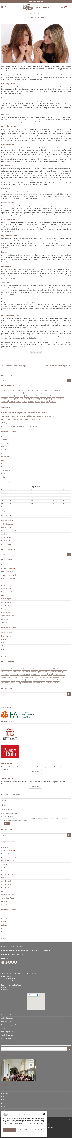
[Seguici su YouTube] (9, 962)
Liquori (3, 595)
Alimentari (4, 582)
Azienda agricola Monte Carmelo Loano (23, 390)
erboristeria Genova (56, 671)
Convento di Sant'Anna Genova (53, 669)
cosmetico (15, 393)
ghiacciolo (28, 396)
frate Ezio (43, 674)
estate (64, 671)
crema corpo (28, 393)
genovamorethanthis (59, 674)
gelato (22, 396)
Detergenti (4, 609)
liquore (52, 396)
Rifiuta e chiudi (24, 1130)
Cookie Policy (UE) (7, 544)
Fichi (55, 393)
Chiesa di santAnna (38, 669)
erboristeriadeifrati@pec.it (13, 985)
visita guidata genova (38, 682)
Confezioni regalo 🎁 (8, 568)
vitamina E (52, 401)
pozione (37, 398)
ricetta (36, 680)
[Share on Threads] (37, 352)
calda (51, 390)
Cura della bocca (6, 605)
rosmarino (12, 401)
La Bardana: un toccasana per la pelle (55, 366)
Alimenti (4, 440)
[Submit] (69, 380)
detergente (36, 393)
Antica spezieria (6, 443)
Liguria (9, 677)
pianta (62, 677)
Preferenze (39, 1130)
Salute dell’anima (7, 622)
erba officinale (26, 671)
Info (40, 14)
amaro (10, 390)
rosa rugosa (5, 401)
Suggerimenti (5, 470)
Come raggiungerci (7, 537)
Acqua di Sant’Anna (7, 616)
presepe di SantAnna (7, 680)
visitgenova (56, 682)
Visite (3, 477)
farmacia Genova (25, 674)
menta (16, 398)
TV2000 (18, 682)
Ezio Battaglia (5, 674)
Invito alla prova (6, 565)
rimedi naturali (54, 680)
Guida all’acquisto (7, 524)
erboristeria (34, 671)
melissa (11, 398)
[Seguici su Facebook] (2, 962)
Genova (50, 674)
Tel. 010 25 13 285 (7, 980)
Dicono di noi (5, 457)
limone (46, 396)
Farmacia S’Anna (35, 674)
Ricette (3, 467)
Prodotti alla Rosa (7, 572)
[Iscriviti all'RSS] (15, 962)
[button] (44, 1114)
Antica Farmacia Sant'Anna (30, 666)
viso (47, 401)
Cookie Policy (14, 1134)
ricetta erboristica (44, 680)
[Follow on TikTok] (12, 962)
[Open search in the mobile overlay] (5, 7)
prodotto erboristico (19, 680)
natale (36, 677)
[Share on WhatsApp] (31, 352)
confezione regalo (6, 393)
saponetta (30, 401)
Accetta (9, 1130)
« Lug (3, 511)
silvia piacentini (6, 682)
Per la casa (4, 619)
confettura (57, 390)
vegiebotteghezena (27, 682)
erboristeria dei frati (44, 671)
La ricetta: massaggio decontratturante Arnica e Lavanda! (20, 426)
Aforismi (4, 436)
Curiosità (4, 453)
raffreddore (30, 680)
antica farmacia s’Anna (26, 669)
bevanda (46, 390)
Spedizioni (4, 534)
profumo (43, 398)
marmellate (5, 398)
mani (63, 396)
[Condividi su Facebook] (34, 352)
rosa (54, 398)
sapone (24, 401)
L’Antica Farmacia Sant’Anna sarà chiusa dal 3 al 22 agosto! (20, 419)
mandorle (58, 396)
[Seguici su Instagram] (6, 962)
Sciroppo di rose (6, 588)
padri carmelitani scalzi (53, 677)
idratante (35, 396)
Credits (68, 1120)
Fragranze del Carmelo (8, 592)
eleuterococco (17, 671)
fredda (17, 396)
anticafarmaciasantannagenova (10, 669)
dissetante (49, 393)
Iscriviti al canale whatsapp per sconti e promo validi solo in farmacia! (24, 413)
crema (21, 393)
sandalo (19, 401)
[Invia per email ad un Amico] (40, 352)
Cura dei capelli (6, 602)
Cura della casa (6, 450)
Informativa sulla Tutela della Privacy (27, 1134)
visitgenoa (48, 682)
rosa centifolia (60, 398)
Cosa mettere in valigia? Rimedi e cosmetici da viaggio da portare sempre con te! (27, 416)
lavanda (41, 396)
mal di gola (15, 677)
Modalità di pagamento (9, 531)
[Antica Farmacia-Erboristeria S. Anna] (36, 7)
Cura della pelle (6, 599)
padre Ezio (42, 677)
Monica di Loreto (29, 677)
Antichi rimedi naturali (8, 575)
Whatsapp (4, 423)
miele (21, 398)
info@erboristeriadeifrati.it (10, 983)
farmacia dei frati (14, 674)
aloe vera (4, 390)
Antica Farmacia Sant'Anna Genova (48, 666)
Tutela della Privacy (7, 541)
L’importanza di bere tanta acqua (15, 366)
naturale (27, 398)
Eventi (3, 460)
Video (3, 474)
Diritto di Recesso (7, 527)
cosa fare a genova (7, 671)
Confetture (5, 585)
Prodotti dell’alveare (8, 578)
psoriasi (49, 398)
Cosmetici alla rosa (7, 612)
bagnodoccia (38, 390)
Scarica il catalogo (7, 521)
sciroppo (37, 401)
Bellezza (33, 14)
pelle (32, 398)
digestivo (42, 393)
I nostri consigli (6, 636)
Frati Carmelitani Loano (8, 396)
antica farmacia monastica (15, 666)
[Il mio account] (62, 7)
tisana (43, 401)
